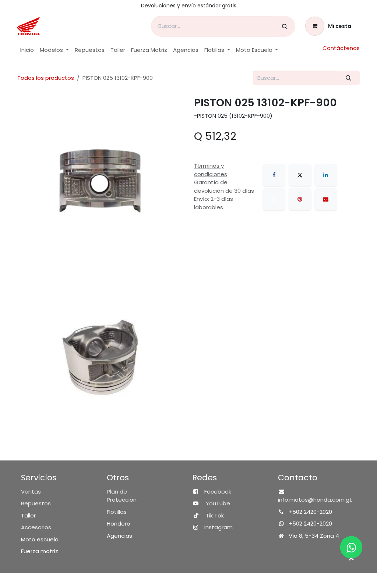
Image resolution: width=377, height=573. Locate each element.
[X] (300, 175)
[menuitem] (27, 50)
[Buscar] (284, 26)
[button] (351, 558)
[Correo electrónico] (326, 199)
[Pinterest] (300, 199)
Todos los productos (45, 78)
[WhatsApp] (274, 199)
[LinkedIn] (326, 175)
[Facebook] (274, 175)
